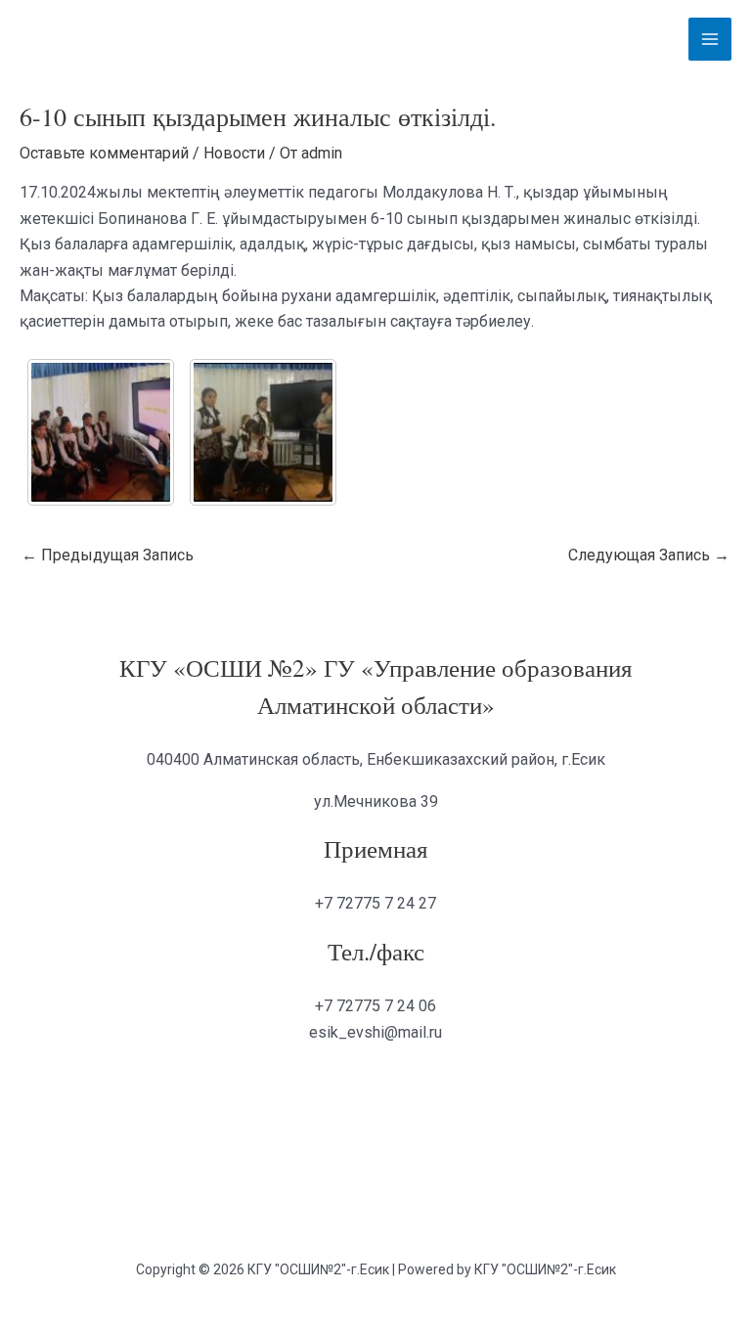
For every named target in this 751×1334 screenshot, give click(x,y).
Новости (234, 153)
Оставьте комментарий (104, 153)
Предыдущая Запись (108, 555)
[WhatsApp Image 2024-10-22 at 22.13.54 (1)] (100, 432)
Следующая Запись (648, 555)
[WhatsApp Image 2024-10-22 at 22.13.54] (263, 432)
